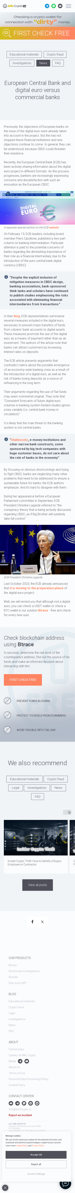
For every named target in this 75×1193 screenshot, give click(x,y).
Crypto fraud (55, 54)
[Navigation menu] (68, 6)
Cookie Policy (22, 1146)
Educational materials (24, 54)
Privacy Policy (38, 1146)
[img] (19, 22)
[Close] (5, 1188)
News (43, 63)
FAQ (58, 63)
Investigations (21, 63)
